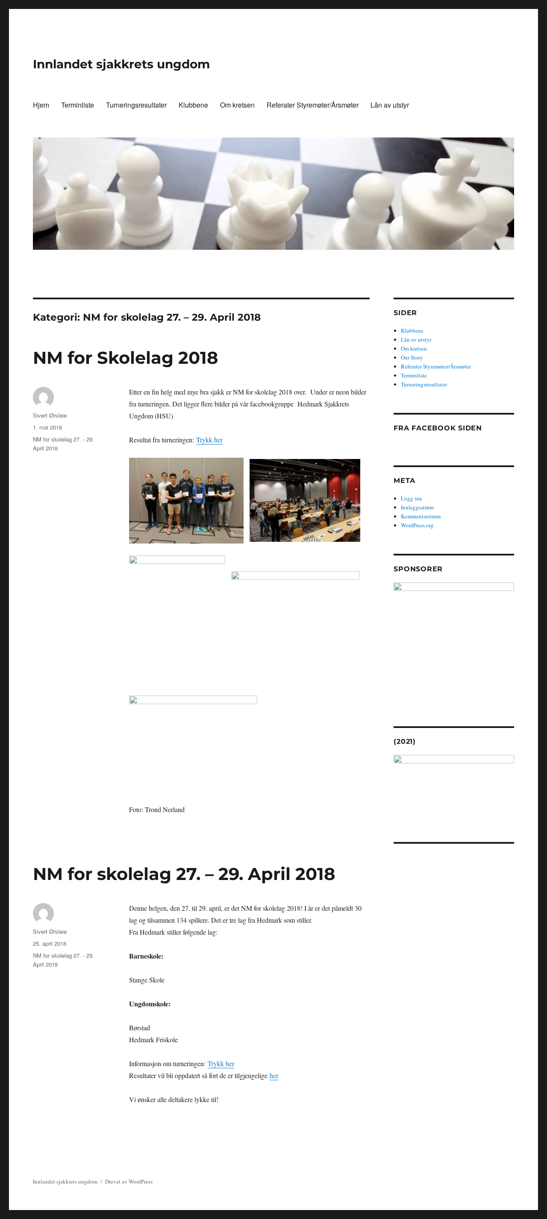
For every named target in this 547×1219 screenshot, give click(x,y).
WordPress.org (417, 525)
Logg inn (411, 498)
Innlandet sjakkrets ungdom (121, 64)
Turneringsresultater (136, 105)
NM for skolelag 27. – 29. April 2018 (184, 873)
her (274, 1075)
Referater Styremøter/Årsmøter (313, 105)
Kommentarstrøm (421, 516)
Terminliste (77, 105)
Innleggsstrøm (417, 507)
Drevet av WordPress (129, 1181)
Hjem (41, 105)
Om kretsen (237, 105)
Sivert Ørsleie (50, 415)
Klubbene (193, 105)
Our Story (412, 357)
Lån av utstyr (390, 105)
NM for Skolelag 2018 (125, 357)
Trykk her (209, 439)
